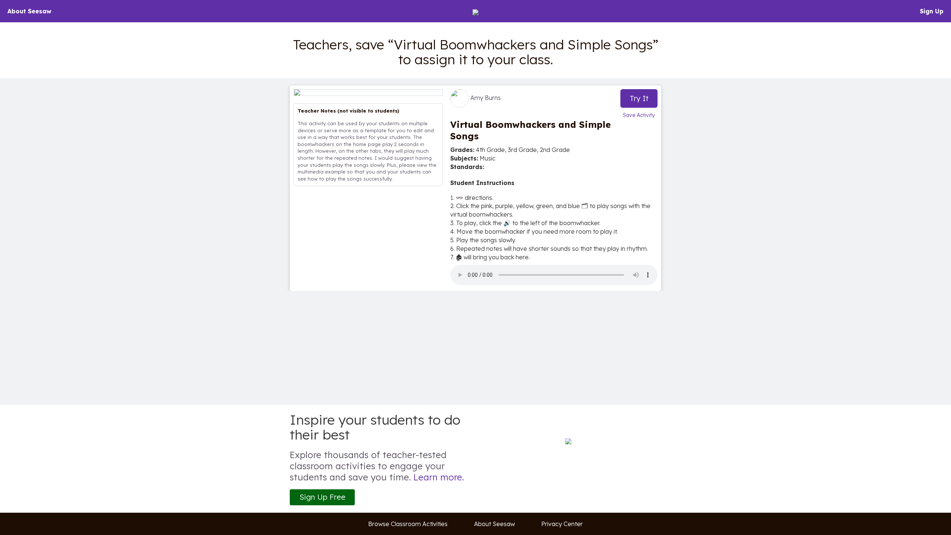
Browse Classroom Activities (408, 524)
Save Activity (639, 115)
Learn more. (438, 477)
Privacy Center (562, 524)
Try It (639, 98)
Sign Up (932, 11)
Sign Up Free (322, 497)
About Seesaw (29, 11)
